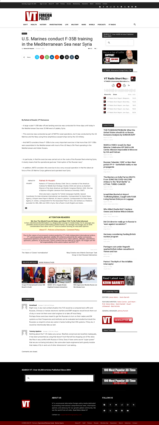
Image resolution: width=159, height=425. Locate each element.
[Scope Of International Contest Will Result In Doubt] (33, 275)
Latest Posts (108, 125)
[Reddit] (110, 6)
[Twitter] (125, 6)
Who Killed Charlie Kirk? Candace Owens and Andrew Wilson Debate (118, 210)
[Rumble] (114, 6)
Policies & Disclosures (56, 230)
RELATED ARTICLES (30, 262)
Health (34, 25)
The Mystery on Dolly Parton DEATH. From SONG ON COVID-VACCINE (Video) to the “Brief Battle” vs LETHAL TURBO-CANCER (119, 180)
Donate (69, 4)
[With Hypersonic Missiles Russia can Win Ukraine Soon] (85, 275)
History (43, 25)
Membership (76, 4)
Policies (62, 4)
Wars (84, 25)
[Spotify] (121, 6)
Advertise (98, 4)
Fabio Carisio (122, 302)
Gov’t (25, 25)
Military (75, 25)
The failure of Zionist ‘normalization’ (35, 253)
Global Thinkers (109, 330)
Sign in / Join (43, 4)
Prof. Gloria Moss (108, 304)
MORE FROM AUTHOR (46, 262)
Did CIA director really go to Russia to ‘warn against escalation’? (120, 223)
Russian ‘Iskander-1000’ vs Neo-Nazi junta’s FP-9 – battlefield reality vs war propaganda (120, 164)
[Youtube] (135, 6)
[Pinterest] (42, 57)
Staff (57, 4)
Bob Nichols (115, 306)
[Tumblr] (72, 57)
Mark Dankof (120, 304)
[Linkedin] (52, 57)
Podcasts (102, 25)
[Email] (62, 57)
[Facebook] (103, 6)
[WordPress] (132, 6)
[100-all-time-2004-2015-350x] (119, 373)
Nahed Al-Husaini (29, 48)
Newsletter (85, 4)
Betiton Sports (59, 423)
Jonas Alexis (113, 297)
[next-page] (26, 291)
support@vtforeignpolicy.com (71, 415)
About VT (51, 4)
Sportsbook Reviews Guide (46, 423)
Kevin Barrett (124, 297)
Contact (105, 4)
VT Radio (112, 25)
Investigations (55, 25)
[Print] (67, 57)
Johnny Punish (123, 311)
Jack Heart (131, 302)
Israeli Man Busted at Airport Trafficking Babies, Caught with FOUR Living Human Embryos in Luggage (120, 196)
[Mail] (107, 6)
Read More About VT (80, 410)
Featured (24, 282)
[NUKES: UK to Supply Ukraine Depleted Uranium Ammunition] (59, 275)
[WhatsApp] (47, 57)
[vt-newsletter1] (118, 323)
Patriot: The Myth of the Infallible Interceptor (118, 262)
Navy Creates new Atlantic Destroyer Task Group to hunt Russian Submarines (82, 254)
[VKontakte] (128, 6)
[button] (134, 25)
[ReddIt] (57, 57)
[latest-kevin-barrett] (118, 285)
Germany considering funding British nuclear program (120, 235)
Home (23, 30)
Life (66, 25)
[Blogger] (100, 6)
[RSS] (117, 6)
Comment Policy (73, 230)
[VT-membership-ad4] (119, 63)
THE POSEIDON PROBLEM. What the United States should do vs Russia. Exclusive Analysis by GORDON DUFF (119, 132)
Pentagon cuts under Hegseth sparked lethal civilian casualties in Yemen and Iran (119, 249)
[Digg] (77, 57)
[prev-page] (23, 291)
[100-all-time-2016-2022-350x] (119, 384)
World (92, 25)
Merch (91, 4)
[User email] (26, 208)
